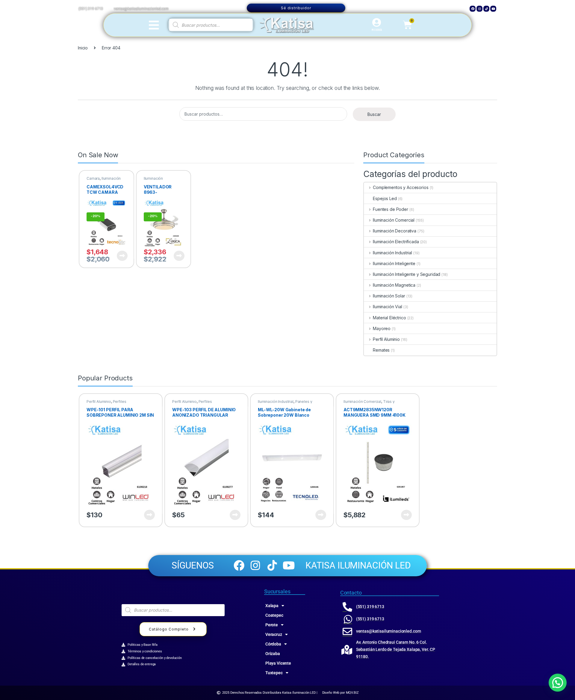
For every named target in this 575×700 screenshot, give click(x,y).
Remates (381, 350)
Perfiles (119, 401)
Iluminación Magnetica (394, 285)
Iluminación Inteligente (394, 263)
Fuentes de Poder (390, 209)
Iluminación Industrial (392, 252)
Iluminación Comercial (393, 220)
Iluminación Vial (387, 306)
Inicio (83, 47)
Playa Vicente (278, 663)
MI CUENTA (377, 29)
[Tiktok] (486, 9)
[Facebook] (473, 9)
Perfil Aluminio (386, 339)
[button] (558, 683)
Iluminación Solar (389, 295)
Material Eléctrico (389, 317)
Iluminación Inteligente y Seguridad (406, 274)
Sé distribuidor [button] (296, 8)
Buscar (374, 114)
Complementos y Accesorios (400, 187)
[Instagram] (479, 9)
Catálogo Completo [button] (169, 629)
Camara (93, 178)
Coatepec (274, 615)
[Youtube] (493, 9)
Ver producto (119, 256)
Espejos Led (385, 198)
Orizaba (272, 653)
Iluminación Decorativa (153, 180)
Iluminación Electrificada (396, 241)
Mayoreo (382, 328)
